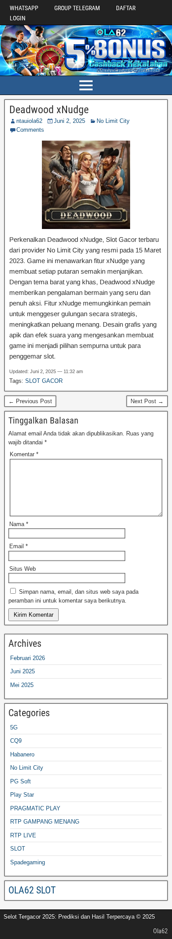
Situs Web (22, 568)
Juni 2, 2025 (69, 121)
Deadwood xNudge (49, 109)
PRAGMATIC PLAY (35, 808)
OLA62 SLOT (32, 890)
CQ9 (16, 740)
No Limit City (113, 121)
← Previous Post (30, 401)
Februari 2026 (27, 658)
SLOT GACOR (44, 381)
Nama (18, 524)
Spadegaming (27, 862)
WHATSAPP (24, 7)
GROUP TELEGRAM (77, 7)
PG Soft (20, 781)
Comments (30, 129)
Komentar (24, 454)
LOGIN (18, 18)
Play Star (22, 794)
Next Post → (147, 401)
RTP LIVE (23, 835)
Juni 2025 (22, 671)
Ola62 (160, 931)
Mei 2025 (22, 685)
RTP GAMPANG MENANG (44, 821)
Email (18, 546)
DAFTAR (125, 7)
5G (14, 727)
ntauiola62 (29, 121)
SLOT (17, 848)
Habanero (22, 754)
